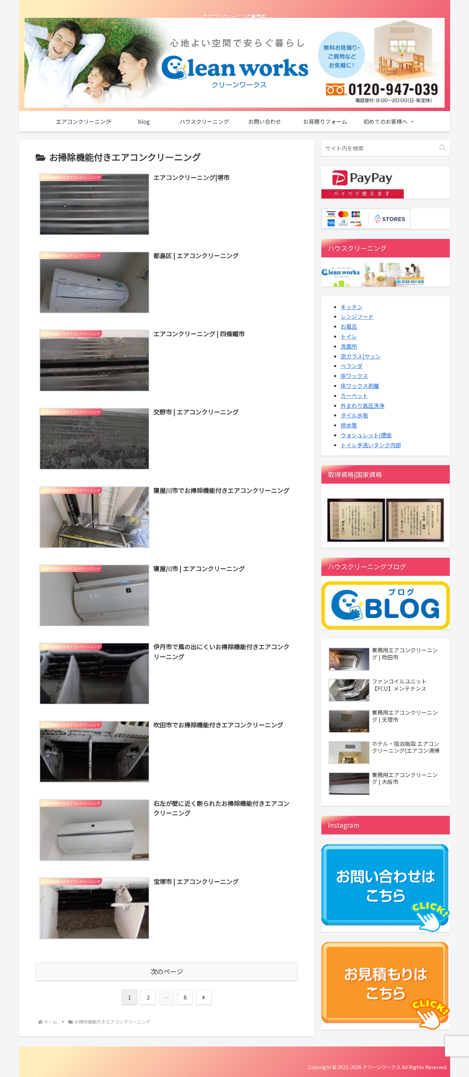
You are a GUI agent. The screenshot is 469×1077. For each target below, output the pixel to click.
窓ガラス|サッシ (361, 356)
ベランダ (352, 366)
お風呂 (349, 326)
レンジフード (357, 316)
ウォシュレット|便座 (366, 435)
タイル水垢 (354, 415)
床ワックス (354, 376)
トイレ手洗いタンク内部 (371, 445)
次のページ (166, 971)
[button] (442, 148)
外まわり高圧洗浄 (363, 405)
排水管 (349, 425)
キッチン (352, 307)
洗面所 (349, 346)
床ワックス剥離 (360, 386)
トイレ (349, 336)
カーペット (354, 395)
